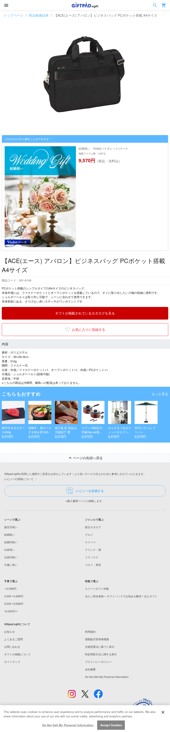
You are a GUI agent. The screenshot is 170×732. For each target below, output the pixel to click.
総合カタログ (93, 527)
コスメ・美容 (93, 564)
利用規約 (90, 631)
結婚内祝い (10, 542)
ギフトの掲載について (17, 654)
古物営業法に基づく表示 (99, 646)
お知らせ (9, 631)
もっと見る (160, 393)
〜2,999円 (10, 588)
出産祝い (9, 549)
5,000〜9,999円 (13, 603)
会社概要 (90, 669)
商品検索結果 (39, 15)
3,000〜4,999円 (13, 596)
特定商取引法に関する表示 (101, 654)
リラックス (91, 557)
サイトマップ (12, 662)
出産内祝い (10, 557)
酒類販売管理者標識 (97, 639)
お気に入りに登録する (88, 329)
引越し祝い (10, 564)
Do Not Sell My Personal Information (68, 725)
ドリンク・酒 (93, 549)
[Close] (163, 712)
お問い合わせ (12, 646)
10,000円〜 (11, 611)
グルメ (89, 534)
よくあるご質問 (13, 639)
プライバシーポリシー (98, 662)
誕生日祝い (10, 527)
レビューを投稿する (90, 490)
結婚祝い (9, 534)
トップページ (13, 15)
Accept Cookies (111, 725)
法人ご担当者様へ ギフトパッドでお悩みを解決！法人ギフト (121, 596)
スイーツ (90, 542)
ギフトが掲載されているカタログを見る (85, 313)
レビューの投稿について (18, 479)
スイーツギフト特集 (97, 588)
